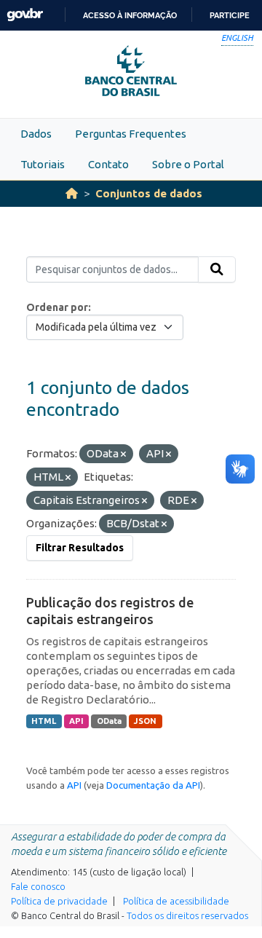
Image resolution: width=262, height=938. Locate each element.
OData (109, 721)
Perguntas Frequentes (130, 133)
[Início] (72, 193)
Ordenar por (57, 307)
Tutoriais (42, 164)
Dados (36, 133)
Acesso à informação (130, 15)
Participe (230, 15)
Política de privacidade (59, 901)
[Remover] (123, 454)
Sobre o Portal (188, 164)
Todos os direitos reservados (187, 915)
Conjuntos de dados (148, 193)
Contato (108, 164)
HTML (43, 721)
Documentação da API (153, 785)
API (76, 721)
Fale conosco (38, 886)
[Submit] (217, 269)
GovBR (25, 15)
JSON (145, 721)
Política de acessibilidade (176, 901)
